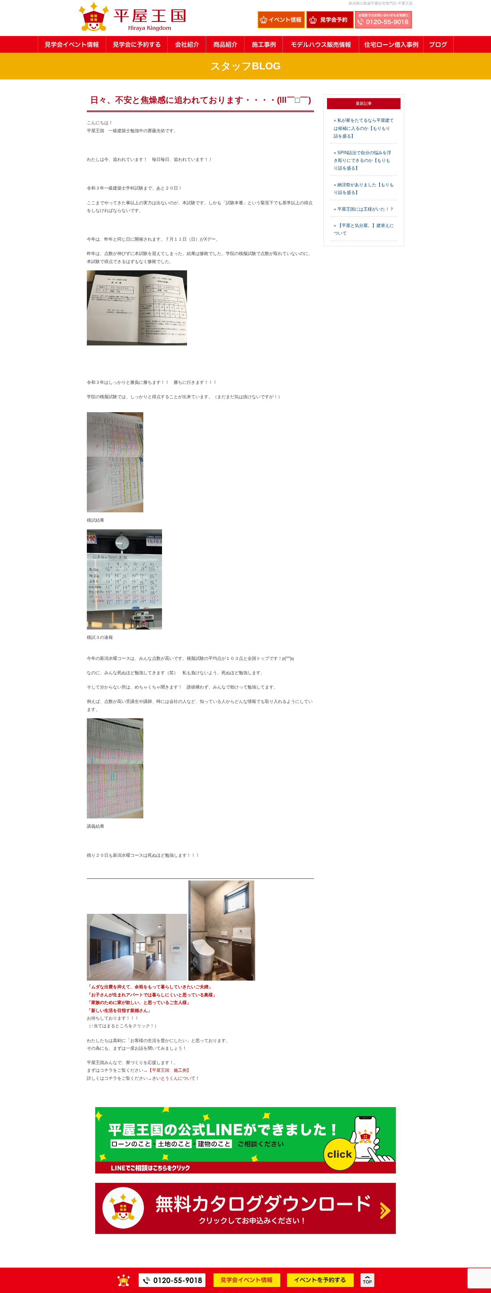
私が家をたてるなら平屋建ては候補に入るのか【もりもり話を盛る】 (364, 128)
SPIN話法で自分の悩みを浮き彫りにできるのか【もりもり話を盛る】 (362, 160)
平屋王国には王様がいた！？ (365, 209)
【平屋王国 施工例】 (169, 1070)
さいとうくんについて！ (176, 1078)
